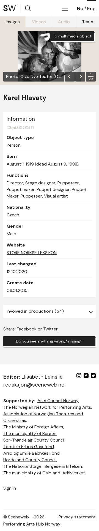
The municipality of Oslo (27, 473)
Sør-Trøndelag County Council (34, 440)
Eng (91, 8)
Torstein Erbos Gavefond (28, 446)
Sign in (9, 488)
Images (13, 22)
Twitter (50, 329)
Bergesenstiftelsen (63, 466)
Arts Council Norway (57, 401)
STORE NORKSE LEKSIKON (32, 253)
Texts (87, 22)
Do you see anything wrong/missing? (49, 341)
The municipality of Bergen (29, 433)
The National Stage (22, 466)
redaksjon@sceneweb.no (34, 384)
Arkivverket (73, 473)
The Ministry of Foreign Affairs (33, 427)
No (80, 8)
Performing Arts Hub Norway (32, 524)
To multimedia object (72, 36)
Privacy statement (77, 517)
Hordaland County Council (29, 460)
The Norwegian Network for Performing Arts (47, 407)
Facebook (27, 329)
